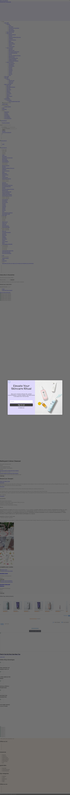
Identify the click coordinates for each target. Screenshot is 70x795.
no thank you (21, 407)
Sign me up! (21, 405)
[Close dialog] (9, 382)
